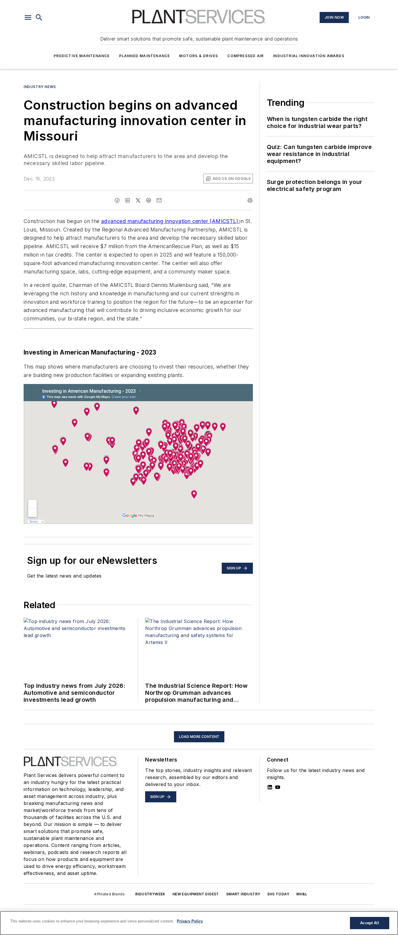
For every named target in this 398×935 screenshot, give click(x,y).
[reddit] (149, 200)
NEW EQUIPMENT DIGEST (195, 894)
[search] (39, 17)
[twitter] (138, 200)
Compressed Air (245, 56)
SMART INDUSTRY (243, 894)
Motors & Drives (198, 56)
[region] (199, 923)
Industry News (40, 87)
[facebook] (117, 200)
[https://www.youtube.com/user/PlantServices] (278, 787)
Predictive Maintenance (82, 56)
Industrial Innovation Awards (308, 56)
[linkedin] (128, 200)
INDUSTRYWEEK (150, 894)
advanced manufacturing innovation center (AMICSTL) (170, 221)
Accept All (369, 923)
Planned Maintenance (144, 56)
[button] (28, 17)
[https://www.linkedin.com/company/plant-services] (270, 787)
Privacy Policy (190, 921)
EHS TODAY (278, 894)
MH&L (301, 894)
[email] (159, 200)
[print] (250, 200)
